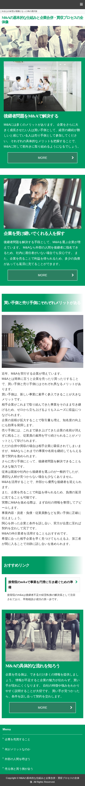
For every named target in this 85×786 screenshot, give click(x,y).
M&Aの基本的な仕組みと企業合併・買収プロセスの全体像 (42, 20)
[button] (42, 4)
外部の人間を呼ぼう (17, 759)
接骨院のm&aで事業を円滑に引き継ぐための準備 (40, 584)
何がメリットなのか (17, 749)
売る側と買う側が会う (19, 768)
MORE (42, 157)
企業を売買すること (17, 739)
